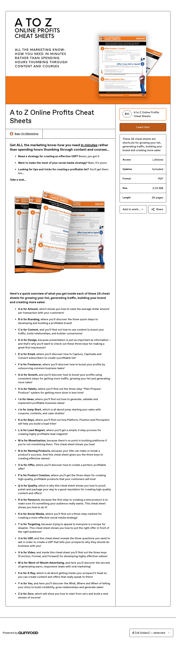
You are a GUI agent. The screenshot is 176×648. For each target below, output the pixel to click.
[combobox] (133, 209)
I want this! (143, 127)
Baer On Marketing (26, 133)
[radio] (143, 114)
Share (159, 209)
